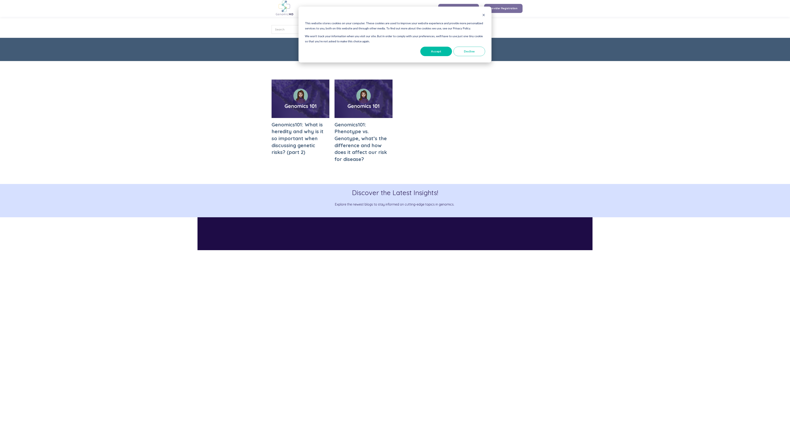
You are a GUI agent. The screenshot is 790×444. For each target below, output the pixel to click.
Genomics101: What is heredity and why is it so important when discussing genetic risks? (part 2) (297, 138)
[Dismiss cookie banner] (483, 15)
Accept (436, 51)
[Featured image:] (300, 117)
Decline (469, 51)
